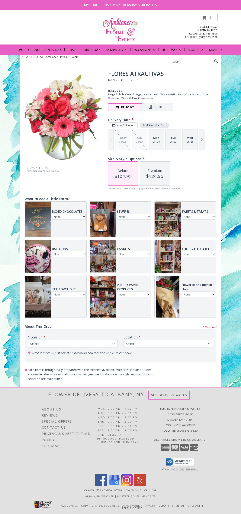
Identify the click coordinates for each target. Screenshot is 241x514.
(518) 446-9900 (208, 33)
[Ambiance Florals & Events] (120, 29)
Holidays (170, 50)
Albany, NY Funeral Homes (103, 489)
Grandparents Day (44, 50)
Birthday (92, 50)
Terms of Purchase (185, 505)
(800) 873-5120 (208, 37)
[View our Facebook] (101, 485)
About (193, 50)
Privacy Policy (155, 505)
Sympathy (115, 50)
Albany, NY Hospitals (141, 489)
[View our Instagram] (127, 485)
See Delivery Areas (169, 395)
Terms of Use (132, 508)
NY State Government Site (136, 496)
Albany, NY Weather (99, 496)
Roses (73, 50)
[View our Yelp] (140, 485)
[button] (207, 17)
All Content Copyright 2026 (83, 505)
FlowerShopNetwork (123, 505)
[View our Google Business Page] (114, 485)
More (213, 50)
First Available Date (154, 125)
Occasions (142, 50)
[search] (216, 61)
